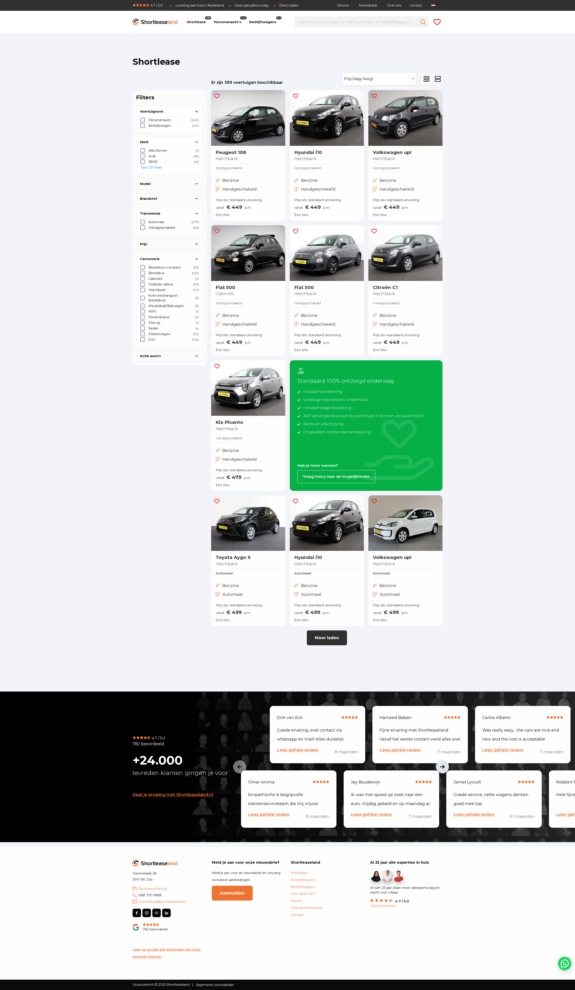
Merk (144, 142)
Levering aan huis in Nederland (199, 5)
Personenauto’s (303, 880)
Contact (297, 915)
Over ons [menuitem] (394, 5)
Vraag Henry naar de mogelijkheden (336, 476)
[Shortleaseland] (155, 22)
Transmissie (150, 213)
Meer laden (327, 637)
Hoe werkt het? (303, 894)
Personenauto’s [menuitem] (227, 22)
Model (145, 184)
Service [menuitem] (343, 5)
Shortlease (299, 873)
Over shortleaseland (306, 908)
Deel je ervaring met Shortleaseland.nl (173, 794)
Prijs (143, 244)
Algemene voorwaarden (215, 984)
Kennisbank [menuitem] (368, 5)
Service (296, 901)
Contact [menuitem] (415, 5)
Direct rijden (288, 5)
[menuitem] (434, 5)
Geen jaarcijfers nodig (251, 5)
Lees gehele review (297, 750)
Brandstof (148, 199)
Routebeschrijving (152, 889)
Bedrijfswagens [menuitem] (262, 22)
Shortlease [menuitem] (196, 22)
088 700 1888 (149, 895)
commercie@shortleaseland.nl (162, 902)
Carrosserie (150, 259)
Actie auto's (150, 356)
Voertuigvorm (151, 111)
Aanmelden (232, 893)
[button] (217, 96)
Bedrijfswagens (303, 887)
